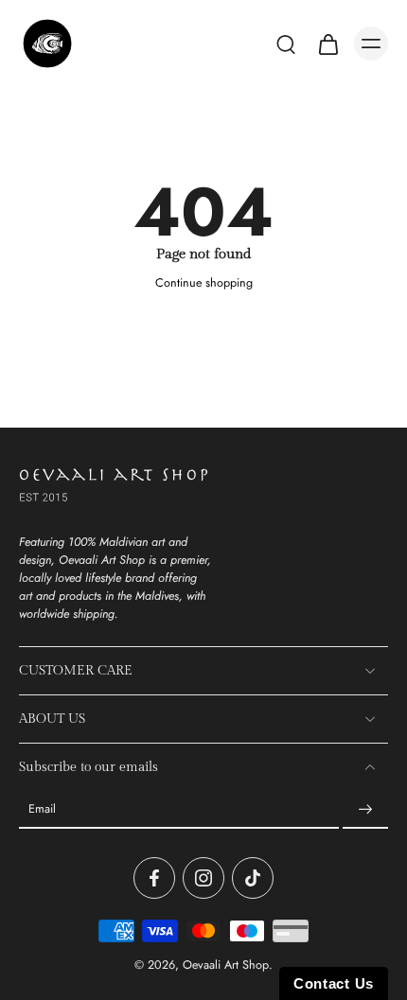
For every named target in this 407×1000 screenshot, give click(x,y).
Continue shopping (204, 282)
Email (42, 810)
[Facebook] (154, 878)
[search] (286, 43)
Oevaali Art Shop (226, 965)
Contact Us (333, 983)
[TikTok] (253, 878)
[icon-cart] (327, 43)
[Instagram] (203, 878)
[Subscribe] (365, 810)
